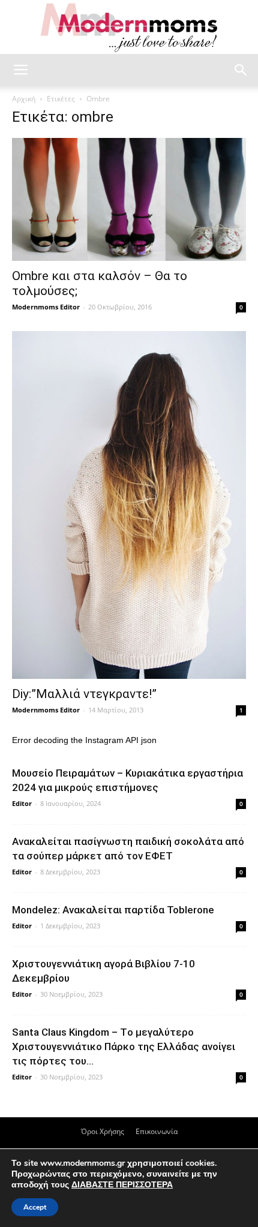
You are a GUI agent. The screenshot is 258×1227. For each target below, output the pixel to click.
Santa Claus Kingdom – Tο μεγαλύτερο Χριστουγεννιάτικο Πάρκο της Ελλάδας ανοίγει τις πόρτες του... (123, 1046)
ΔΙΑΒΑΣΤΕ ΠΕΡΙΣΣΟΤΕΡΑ (122, 1184)
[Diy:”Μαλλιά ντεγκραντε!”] (129, 505)
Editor (22, 803)
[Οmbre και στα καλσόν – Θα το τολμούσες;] (129, 199)
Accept (34, 1207)
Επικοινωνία (157, 1131)
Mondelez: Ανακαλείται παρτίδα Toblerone (113, 910)
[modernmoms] (129, 28)
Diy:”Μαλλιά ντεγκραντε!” (84, 694)
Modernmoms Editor (46, 306)
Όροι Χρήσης (102, 1131)
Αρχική (23, 99)
